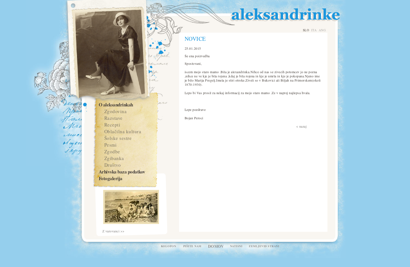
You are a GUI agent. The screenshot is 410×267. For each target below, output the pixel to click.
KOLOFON (168, 246)
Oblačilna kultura (122, 131)
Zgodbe (112, 151)
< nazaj (301, 126)
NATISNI (236, 246)
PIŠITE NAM (192, 246)
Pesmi (110, 145)
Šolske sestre (118, 138)
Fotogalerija (110, 178)
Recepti (112, 125)
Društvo (112, 165)
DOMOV (216, 246)
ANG (322, 30)
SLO (306, 30)
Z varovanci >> (113, 231)
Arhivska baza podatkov (122, 172)
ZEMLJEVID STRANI (264, 246)
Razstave (113, 118)
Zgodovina (115, 111)
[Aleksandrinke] (131, 222)
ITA (314, 30)
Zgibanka (114, 158)
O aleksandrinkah (116, 104)
